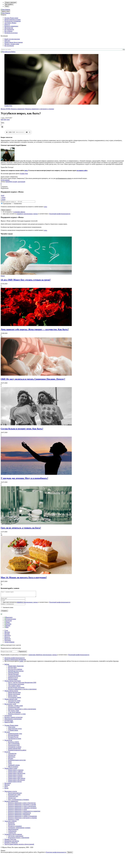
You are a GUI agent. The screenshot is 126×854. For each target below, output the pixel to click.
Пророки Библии (13, 672)
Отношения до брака (14, 747)
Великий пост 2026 (14, 794)
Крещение (11, 822)
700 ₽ (2, 195)
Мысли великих (13, 766)
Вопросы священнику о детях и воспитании (22, 709)
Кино (10, 761)
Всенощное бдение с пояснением (18, 837)
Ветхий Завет (12, 667)
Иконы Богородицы (14, 692)
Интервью (7, 783)
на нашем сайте (82, 170)
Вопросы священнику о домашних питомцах (22, 808)
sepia (8, 119)
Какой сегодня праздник (12, 39)
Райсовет (7, 40)
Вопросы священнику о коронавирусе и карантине (24, 811)
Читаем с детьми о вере (11, 44)
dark (5, 119)
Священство (12, 832)
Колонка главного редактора (13, 717)
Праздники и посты (10, 791)
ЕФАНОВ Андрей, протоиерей (15, 181)
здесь (26, 170)
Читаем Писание (13, 674)
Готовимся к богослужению (13, 834)
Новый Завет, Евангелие (16, 666)
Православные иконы (11, 691)
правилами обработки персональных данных (43, 654)
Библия (6, 664)
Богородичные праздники (16, 687)
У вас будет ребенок (14, 712)
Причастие (11, 824)
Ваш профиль (9, 4)
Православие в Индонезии (16, 780)
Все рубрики (8, 31)
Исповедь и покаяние (15, 826)
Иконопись (11, 756)
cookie (21, 661)
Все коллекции (9, 45)
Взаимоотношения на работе (17, 750)
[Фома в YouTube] (7, 624)
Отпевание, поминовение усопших (19, 827)
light (2, 119)
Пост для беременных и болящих (18, 799)
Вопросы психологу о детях (17, 714)
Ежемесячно (18, 203)
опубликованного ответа (63, 178)
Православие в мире (10, 768)
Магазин (7, 632)
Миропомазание (13, 829)
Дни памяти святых (14, 686)
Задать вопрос (5, 180)
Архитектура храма (14, 700)
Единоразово (7, 203)
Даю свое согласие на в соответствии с (36, 214)
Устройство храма (13, 702)
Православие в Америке (15, 770)
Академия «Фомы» (10, 23)
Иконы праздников (14, 694)
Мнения (7, 785)
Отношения (8, 715)
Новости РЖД (8, 722)
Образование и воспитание (13, 719)
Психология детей (14, 707)
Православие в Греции (15, 775)
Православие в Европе (15, 776)
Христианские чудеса (15, 728)
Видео (6, 788)
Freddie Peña (8, 106)
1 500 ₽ (3, 197)
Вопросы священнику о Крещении (19, 814)
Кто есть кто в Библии (15, 669)
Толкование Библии (14, 676)
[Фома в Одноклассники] (10, 619)
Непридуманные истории (12, 19)
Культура (7, 752)
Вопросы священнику (11, 26)
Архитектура (12, 753)
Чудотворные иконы (14, 697)
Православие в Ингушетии (16, 778)
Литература (11, 755)
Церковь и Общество (11, 842)
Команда (7, 637)
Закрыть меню (5, 11)
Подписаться (22, 651)
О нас (6, 630)
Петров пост (12, 798)
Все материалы (9, 29)
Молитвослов (8, 28)
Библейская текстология (15, 671)
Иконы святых (12, 695)
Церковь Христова (10, 839)
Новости (7, 24)
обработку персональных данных (27, 214)
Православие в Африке (15, 771)
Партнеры (7, 640)
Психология (8, 740)
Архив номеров (9, 642)
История (7, 732)
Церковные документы (11, 841)
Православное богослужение (13, 42)
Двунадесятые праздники (16, 684)
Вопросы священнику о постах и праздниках (22, 689)
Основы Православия (11, 18)
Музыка (10, 758)
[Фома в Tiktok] (7, 622)
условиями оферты (19, 212)
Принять (70, 852)
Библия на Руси (13, 677)
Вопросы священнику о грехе (17, 809)
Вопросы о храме (13, 819)
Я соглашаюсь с (14, 212)
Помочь (7, 9)
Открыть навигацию (10, 2)
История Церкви (13, 735)
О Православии (13, 730)
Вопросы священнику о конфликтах (19, 813)
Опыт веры (11, 727)
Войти (13, 51)
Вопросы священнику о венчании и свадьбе (22, 804)
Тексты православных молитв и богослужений (19, 844)
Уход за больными (13, 743)
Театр (10, 763)
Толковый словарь (14, 765)
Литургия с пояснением (15, 836)
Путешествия (8, 720)
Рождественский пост (15, 793)
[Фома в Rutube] (7, 625)
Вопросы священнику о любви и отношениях (22, 816)
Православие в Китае (15, 781)
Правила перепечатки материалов (15, 659)
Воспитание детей (10, 704)
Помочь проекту (5, 210)
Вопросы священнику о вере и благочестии (22, 803)
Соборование (12, 831)
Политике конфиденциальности (56, 852)
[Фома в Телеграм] (8, 620)
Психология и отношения (12, 21)
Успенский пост (13, 796)
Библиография (12, 679)
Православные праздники (12, 681)
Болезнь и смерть (13, 742)
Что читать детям (13, 710)
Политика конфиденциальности (14, 658)
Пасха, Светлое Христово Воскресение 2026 (22, 682)
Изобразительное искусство (17, 760)
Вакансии (7, 638)
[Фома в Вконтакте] (8, 617)
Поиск (6, 6)
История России (13, 737)
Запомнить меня (8, 607)
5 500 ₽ (3, 199)
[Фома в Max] (6, 627)
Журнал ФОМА (6, 109)
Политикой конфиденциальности (59, 214)
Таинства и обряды (10, 821)
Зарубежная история (14, 738)
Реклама (7, 633)
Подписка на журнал (11, 33)
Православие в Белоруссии (16, 773)
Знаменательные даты (15, 733)
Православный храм (10, 699)
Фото (6, 786)
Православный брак (14, 748)
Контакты (7, 635)
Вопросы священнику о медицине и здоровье (39, 109)
